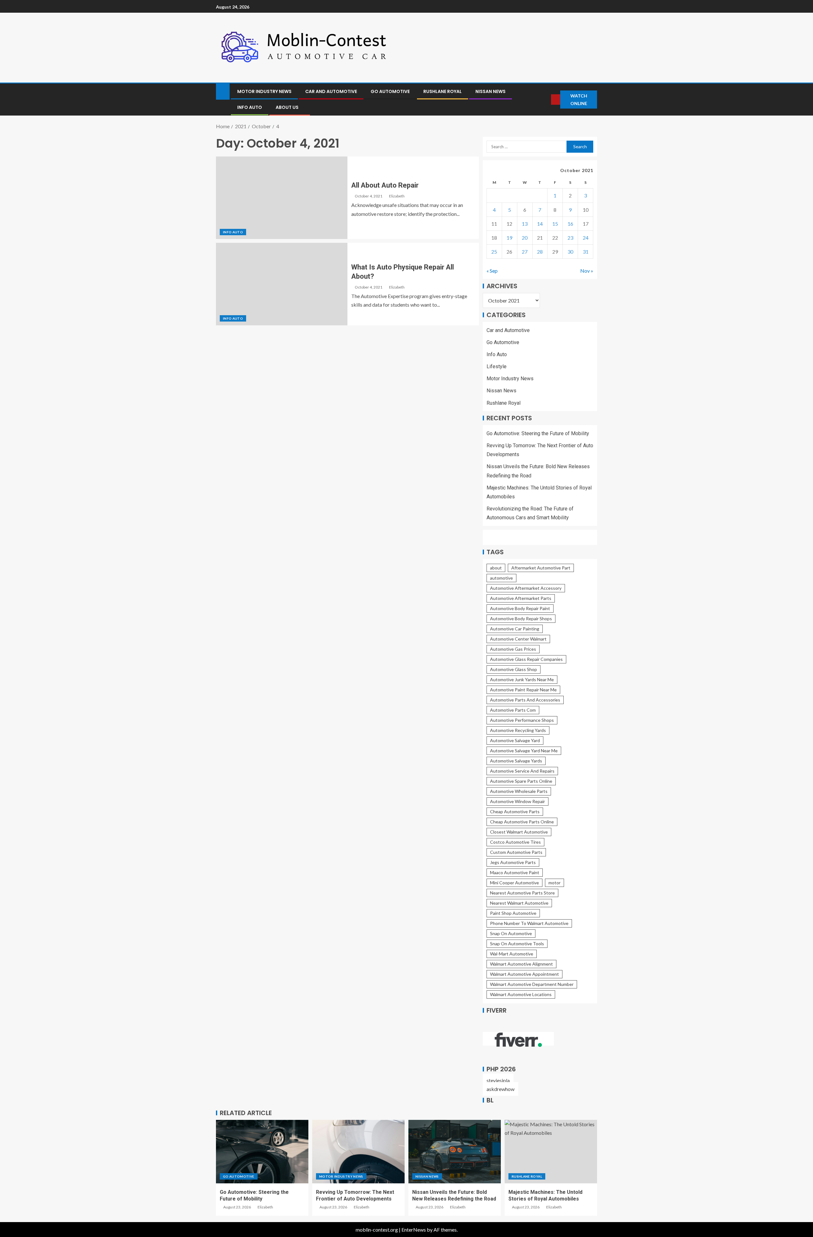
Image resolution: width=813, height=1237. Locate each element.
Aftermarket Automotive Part (540, 567)
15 (555, 224)
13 (524, 224)
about (496, 567)
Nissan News (490, 91)
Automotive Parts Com (513, 710)
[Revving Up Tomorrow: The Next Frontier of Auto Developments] (358, 1151)
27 (524, 252)
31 (585, 252)
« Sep (492, 271)
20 (524, 238)
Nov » (586, 271)
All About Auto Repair (385, 185)
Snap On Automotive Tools (517, 943)
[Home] (223, 91)
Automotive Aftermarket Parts (520, 598)
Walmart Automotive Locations (521, 994)
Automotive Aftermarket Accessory (525, 588)
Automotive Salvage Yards (516, 760)
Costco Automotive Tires (515, 842)
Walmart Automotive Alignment (521, 964)
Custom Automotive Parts (516, 852)
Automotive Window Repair (517, 801)
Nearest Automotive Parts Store (522, 892)
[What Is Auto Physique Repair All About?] (281, 284)
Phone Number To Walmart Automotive (529, 923)
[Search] (545, 99)
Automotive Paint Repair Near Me (523, 689)
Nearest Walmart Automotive (519, 903)
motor (554, 882)
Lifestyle (497, 366)
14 (540, 224)
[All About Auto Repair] (281, 197)
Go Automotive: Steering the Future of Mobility (538, 433)
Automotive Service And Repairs (522, 771)
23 (570, 238)
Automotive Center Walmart (518, 639)
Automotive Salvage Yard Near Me (524, 750)
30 (570, 252)
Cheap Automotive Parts (515, 811)
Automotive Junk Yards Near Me (522, 679)
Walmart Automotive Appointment (524, 974)
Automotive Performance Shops (522, 720)
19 (509, 238)
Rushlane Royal (442, 91)
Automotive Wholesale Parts (519, 791)
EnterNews (413, 1230)
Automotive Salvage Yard (515, 740)
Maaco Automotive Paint (514, 872)
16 (570, 224)
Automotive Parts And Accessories (525, 699)
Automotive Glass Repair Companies (526, 659)
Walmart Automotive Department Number (532, 984)
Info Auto (249, 107)
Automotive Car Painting (514, 628)
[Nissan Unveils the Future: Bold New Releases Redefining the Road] (454, 1151)
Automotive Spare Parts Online (521, 781)
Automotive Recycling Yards (518, 730)
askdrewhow (500, 1089)
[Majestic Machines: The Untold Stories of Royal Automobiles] (551, 1151)
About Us (287, 107)
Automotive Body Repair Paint (520, 608)
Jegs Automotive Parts (513, 862)
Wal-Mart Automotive (511, 953)
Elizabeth (397, 196)
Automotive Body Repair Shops (521, 618)
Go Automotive (390, 91)
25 (494, 252)
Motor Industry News (264, 91)
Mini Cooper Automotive (514, 882)
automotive (501, 578)
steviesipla (498, 1080)
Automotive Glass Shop (513, 669)
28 (540, 252)
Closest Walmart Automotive (519, 832)
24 (585, 238)
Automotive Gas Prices (513, 649)
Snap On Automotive (511, 933)
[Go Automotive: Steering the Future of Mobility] (262, 1151)
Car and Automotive (331, 91)
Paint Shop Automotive (513, 913)
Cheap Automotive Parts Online (522, 821)
